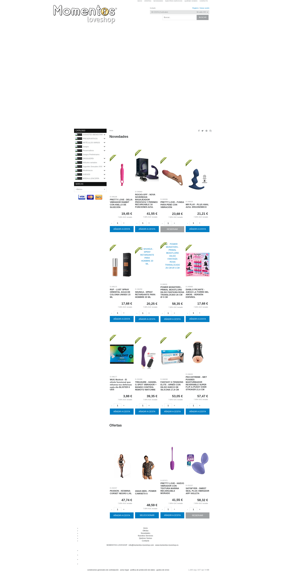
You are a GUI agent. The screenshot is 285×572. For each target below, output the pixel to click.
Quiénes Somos (145, 538)
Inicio (111, 130)
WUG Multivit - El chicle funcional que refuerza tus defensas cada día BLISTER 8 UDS (121, 384)
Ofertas (115, 425)
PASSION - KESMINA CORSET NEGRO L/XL (121, 492)
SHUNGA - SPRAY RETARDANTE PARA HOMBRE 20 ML (145, 294)
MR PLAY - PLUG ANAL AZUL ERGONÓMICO (197, 205)
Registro (195, 8)
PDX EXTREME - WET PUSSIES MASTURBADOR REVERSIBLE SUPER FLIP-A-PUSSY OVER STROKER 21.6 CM (196, 383)
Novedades (118, 136)
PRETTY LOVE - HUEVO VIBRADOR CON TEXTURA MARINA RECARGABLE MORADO (172, 488)
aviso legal (124, 570)
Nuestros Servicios (145, 536)
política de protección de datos (142, 570)
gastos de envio (162, 570)
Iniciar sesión (204, 8)
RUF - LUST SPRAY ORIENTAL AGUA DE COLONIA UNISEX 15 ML (120, 293)
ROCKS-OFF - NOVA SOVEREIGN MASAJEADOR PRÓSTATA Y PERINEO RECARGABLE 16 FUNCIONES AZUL (146, 200)
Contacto (204, 1)
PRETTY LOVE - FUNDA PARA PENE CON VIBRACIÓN (172, 204)
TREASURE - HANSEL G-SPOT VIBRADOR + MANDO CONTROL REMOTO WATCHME (146, 386)
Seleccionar (147, 515)
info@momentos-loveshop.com (141, 545)
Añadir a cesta (121, 229)
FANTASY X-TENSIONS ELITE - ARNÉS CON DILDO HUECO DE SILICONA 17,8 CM (171, 386)
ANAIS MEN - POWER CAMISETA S (145, 492)
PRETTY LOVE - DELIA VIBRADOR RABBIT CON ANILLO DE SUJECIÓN (121, 203)
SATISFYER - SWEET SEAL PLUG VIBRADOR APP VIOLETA (197, 491)
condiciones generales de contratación (103, 570)
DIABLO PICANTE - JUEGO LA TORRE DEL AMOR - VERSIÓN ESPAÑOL (197, 293)
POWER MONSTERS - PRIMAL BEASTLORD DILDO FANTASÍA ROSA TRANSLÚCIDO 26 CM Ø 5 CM (172, 292)
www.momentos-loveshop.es (166, 545)
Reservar (172, 229)
